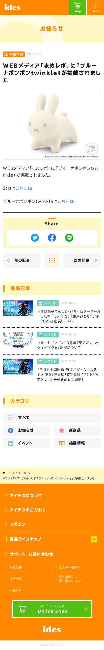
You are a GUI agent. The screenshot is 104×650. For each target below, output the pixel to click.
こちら (21, 188)
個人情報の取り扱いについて (71, 578)
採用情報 (16, 578)
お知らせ (16, 590)
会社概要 (16, 567)
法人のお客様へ (70, 567)
